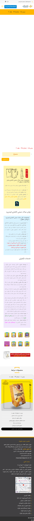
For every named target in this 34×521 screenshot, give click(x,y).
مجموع (15, 154)
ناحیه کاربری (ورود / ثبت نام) (23, 498)
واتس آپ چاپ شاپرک (25, 511)
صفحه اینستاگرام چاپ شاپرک (23, 508)
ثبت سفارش (5, 159)
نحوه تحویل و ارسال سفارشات (23, 506)
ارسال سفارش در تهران (25, 501)
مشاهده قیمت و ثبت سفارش (17, 429)
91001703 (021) (11, 6)
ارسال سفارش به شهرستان (24, 503)
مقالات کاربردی (27, 496)
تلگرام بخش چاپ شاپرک (25, 513)
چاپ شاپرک (12, 472)
